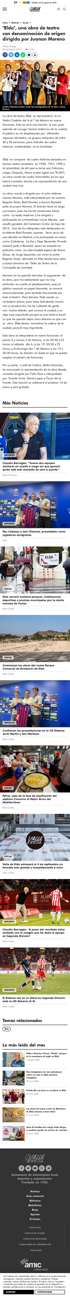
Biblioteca (35, 1200)
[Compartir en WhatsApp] (22, 54)
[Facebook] (21, 1168)
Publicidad (36, 1250)
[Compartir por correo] (28, 54)
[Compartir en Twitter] (11, 54)
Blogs (35, 1209)
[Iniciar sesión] (59, 9)
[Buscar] (64, 9)
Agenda (35, 1214)
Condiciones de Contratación (35, 1244)
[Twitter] (28, 1168)
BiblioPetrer (35, 1205)
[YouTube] (35, 1168)
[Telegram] (49, 1168)
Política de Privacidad (35, 1239)
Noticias (35, 1191)
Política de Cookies (35, 1233)
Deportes (9, 455)
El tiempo (35, 1219)
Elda (7, 1029)
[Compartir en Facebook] (5, 54)
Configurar (44, 1292)
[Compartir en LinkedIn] (17, 54)
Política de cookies (28, 1281)
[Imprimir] (34, 54)
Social (8, 589)
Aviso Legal (35, 1227)
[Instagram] (42, 1168)
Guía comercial (35, 1196)
